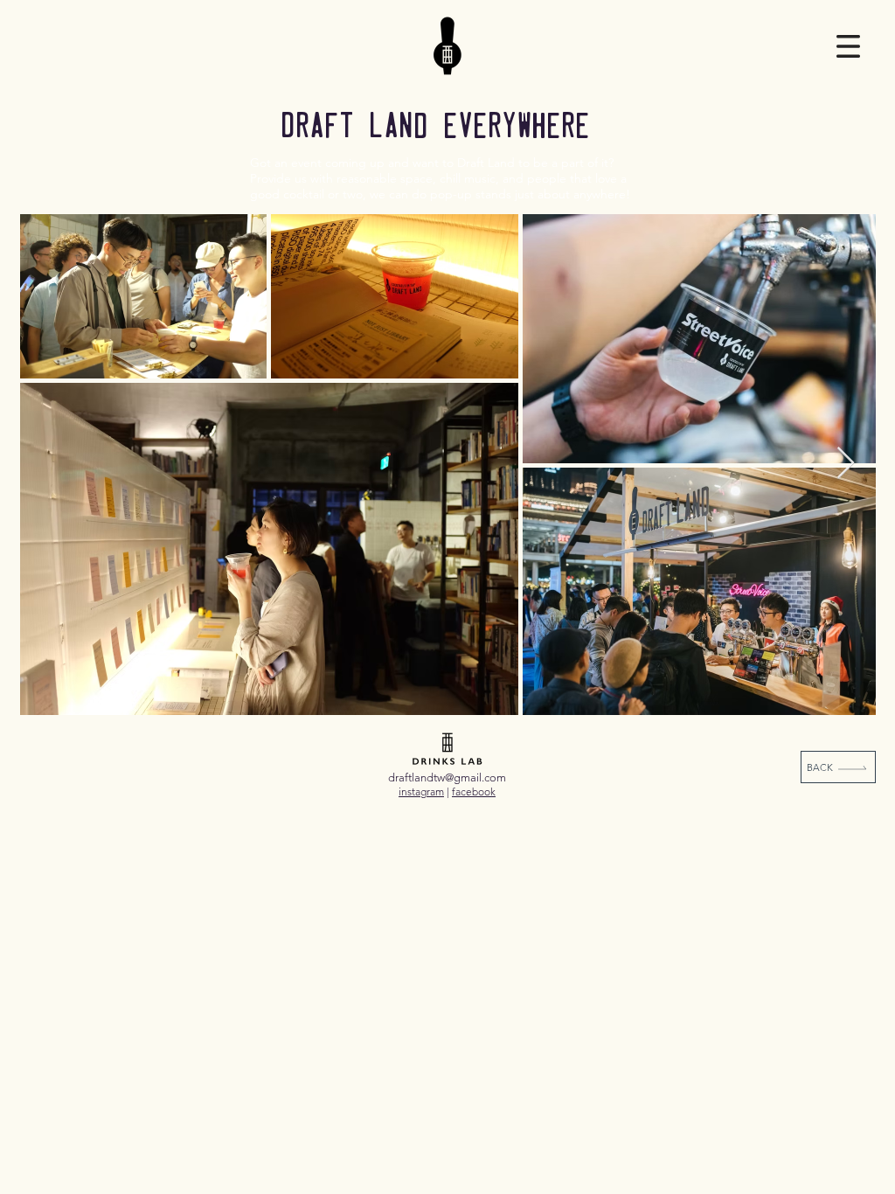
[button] (848, 46)
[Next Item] (846, 464)
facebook (474, 791)
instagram (421, 791)
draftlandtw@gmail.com (447, 777)
